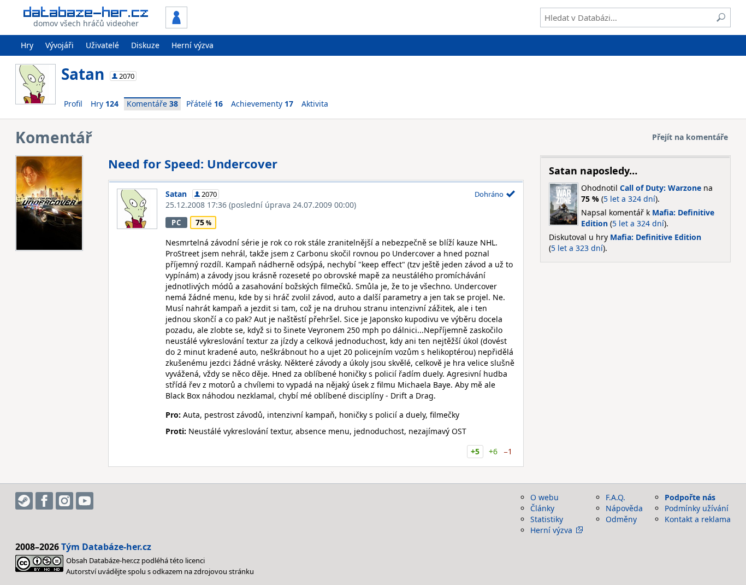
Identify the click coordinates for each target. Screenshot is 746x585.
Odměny (621, 519)
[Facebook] (44, 501)
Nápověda (624, 508)
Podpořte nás (690, 497)
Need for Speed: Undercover (192, 163)
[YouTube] (84, 501)
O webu (544, 497)
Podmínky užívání (697, 508)
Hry (27, 45)
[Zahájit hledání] (721, 17)
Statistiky (546, 519)
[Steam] (24, 501)
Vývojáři (59, 45)
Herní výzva (192, 45)
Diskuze (145, 45)
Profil (73, 103)
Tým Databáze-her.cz (106, 547)
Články (542, 508)
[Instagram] (64, 501)
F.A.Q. (615, 497)
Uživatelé (102, 45)
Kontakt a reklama (698, 519)
